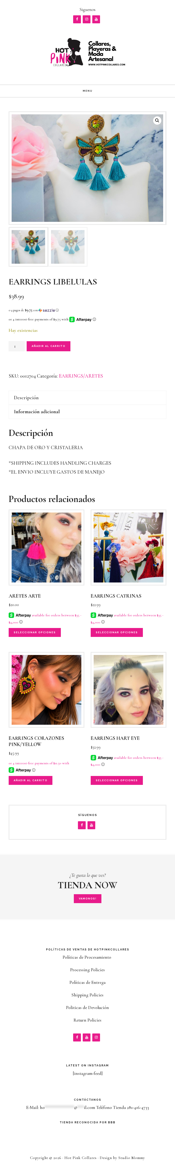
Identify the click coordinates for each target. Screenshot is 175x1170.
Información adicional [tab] (37, 412)
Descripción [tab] (26, 398)
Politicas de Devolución (87, 1007)
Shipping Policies (87, 995)
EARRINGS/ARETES (81, 376)
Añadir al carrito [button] (30, 780)
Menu (88, 90)
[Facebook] (77, 19)
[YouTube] (96, 19)
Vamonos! (87, 898)
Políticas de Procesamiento (87, 957)
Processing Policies (87, 970)
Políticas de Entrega (87, 982)
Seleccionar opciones (35, 632)
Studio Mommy (131, 1157)
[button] (157, 120)
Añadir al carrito (48, 346)
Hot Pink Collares (87, 51)
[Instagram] (86, 19)
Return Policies (87, 1020)
